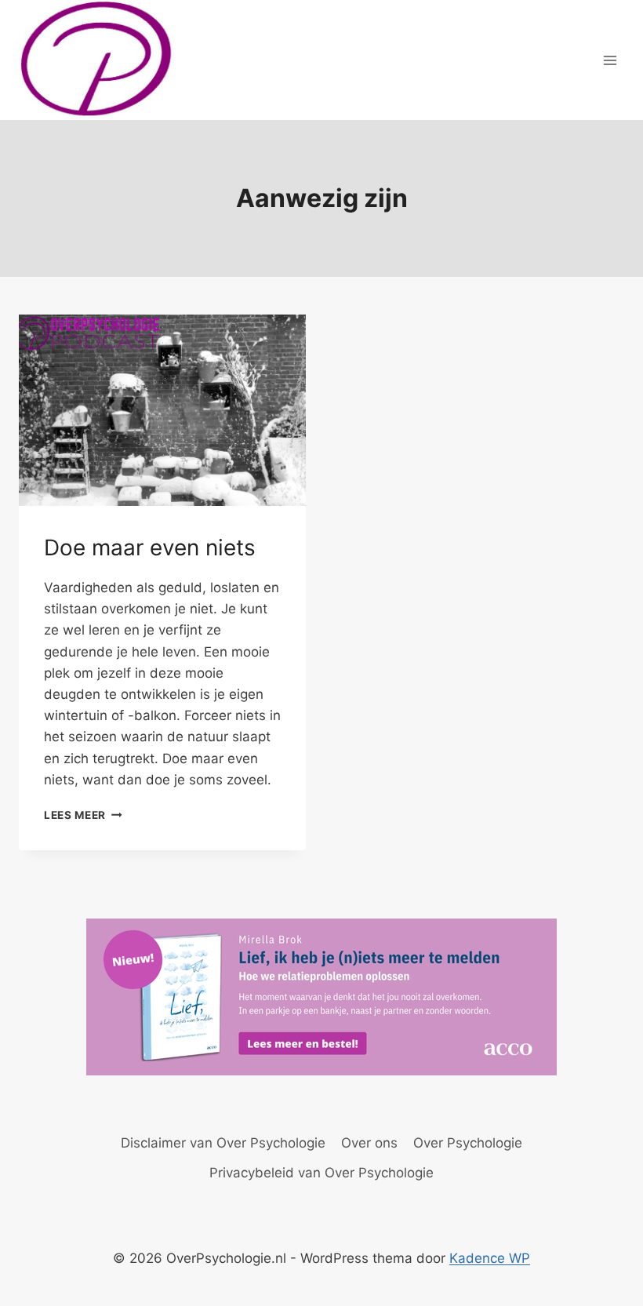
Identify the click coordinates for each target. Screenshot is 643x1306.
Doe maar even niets (150, 547)
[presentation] (162, 410)
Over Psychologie (467, 1143)
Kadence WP (489, 1258)
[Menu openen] (609, 60)
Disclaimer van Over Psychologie (223, 1143)
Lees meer (83, 815)
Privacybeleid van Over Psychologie (321, 1172)
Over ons (369, 1143)
